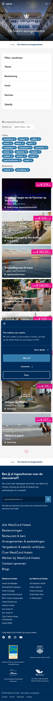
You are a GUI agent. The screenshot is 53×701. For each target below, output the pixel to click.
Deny (26, 374)
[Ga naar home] (26, 20)
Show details (39, 349)
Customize (25, 366)
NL (46, 3)
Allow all (26, 358)
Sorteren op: (7, 127)
